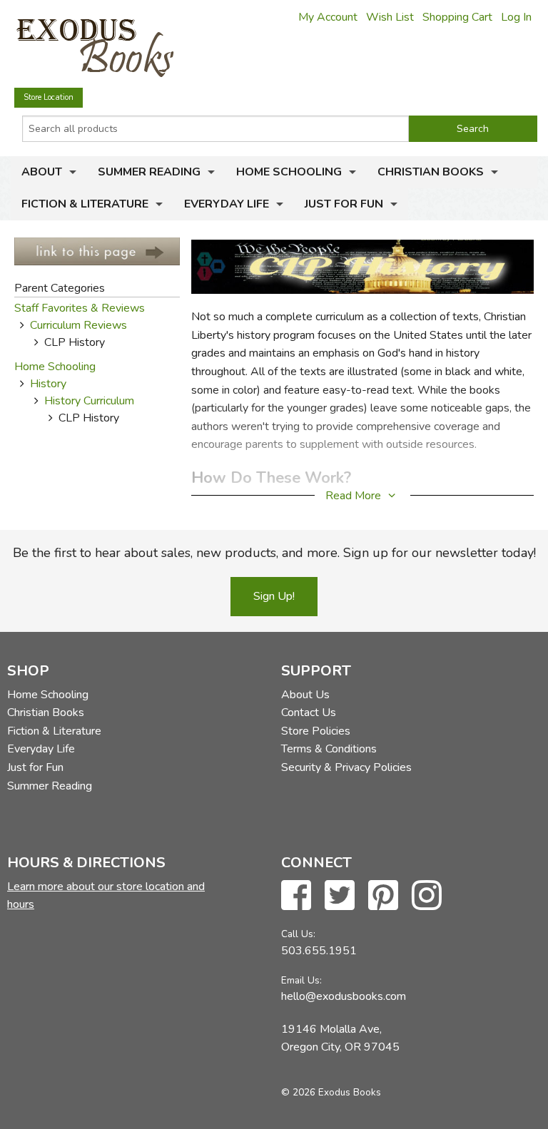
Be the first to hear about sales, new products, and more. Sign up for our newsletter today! (274, 552)
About (41, 172)
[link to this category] (97, 250)
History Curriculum (89, 401)
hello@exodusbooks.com (343, 996)
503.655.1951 (319, 951)
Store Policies (315, 731)
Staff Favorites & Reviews (79, 308)
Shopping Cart (457, 17)
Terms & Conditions (329, 749)
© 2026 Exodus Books (331, 1092)
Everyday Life (226, 204)
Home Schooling (289, 172)
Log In (516, 17)
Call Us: (298, 934)
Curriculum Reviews (78, 325)
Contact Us (308, 712)
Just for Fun (344, 204)
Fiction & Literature (84, 204)
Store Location (48, 97)
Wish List (390, 17)
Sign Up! (274, 596)
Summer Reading (149, 172)
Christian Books (430, 172)
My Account (327, 17)
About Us (305, 695)
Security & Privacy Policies (346, 767)
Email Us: (301, 980)
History (48, 384)
